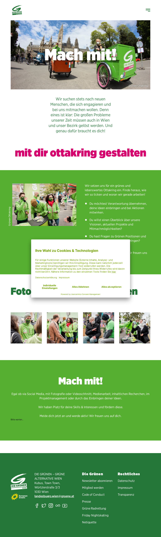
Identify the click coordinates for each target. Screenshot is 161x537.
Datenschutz (126, 481)
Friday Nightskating (95, 515)
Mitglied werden (93, 488)
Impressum (125, 488)
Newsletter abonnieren (97, 481)
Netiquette (89, 522)
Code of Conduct (93, 494)
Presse (86, 501)
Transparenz (126, 494)
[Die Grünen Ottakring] (17, 10)
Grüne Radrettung (94, 508)
